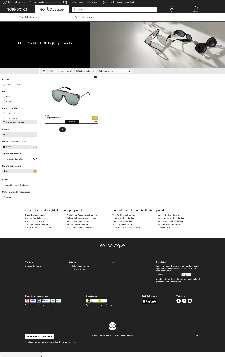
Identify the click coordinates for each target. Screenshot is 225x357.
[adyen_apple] (53, 300)
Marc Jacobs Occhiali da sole (79, 227)
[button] (17, 9)
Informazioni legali (67, 342)
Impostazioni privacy (34, 266)
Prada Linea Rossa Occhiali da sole (82, 215)
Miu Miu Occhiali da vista (123, 218)
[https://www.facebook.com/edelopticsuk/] (178, 301)
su (197, 336)
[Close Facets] (19, 71)
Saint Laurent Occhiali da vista (171, 218)
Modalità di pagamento (79, 266)
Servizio (72, 262)
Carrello (196, 11)
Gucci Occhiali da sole (34, 221)
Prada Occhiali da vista (122, 221)
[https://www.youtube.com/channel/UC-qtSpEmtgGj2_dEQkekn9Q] (190, 301)
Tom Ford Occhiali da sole (36, 224)
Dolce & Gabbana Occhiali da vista (127, 227)
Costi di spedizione (77, 269)
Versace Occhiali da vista (168, 215)
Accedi (172, 11)
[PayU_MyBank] (58, 300)
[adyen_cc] (27, 300)
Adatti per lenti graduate (16, 185)
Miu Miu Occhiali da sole (36, 218)
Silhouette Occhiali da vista (170, 224)
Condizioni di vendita (34, 342)
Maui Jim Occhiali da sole (78, 221)
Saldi (7, 113)
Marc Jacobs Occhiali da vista (170, 221)
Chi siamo (30, 262)
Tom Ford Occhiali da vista (124, 215)
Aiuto (115, 262)
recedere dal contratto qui (39, 336)
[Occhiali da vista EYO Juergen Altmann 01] (71, 94)
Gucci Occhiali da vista (122, 224)
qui (180, 282)
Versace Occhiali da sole (77, 224)
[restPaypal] (46, 300)
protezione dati (51, 342)
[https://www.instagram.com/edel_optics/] (184, 301)
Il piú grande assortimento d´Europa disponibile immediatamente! (34, 2)
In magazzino (11, 118)
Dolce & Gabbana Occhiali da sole (81, 218)
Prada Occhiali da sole (35, 215)
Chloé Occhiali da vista (168, 227)
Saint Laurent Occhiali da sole (38, 227)
